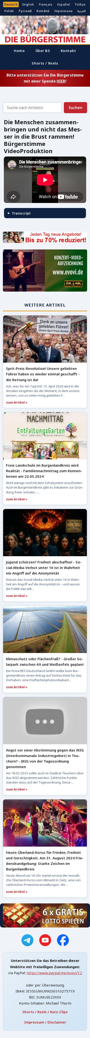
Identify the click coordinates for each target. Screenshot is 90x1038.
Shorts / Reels (45, 63)
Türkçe (80, 4)
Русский (25, 11)
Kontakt (68, 50)
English (28, 4)
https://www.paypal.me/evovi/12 (54, 972)
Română (42, 11)
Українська (63, 11)
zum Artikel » (16, 402)
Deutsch (11, 4)
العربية (81, 11)
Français (46, 4)
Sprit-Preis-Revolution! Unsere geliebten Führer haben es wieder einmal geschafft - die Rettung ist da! (43, 374)
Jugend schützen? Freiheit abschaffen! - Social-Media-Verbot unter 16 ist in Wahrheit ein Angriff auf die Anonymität (44, 567)
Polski (9, 11)
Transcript (21, 213)
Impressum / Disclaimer (45, 1022)
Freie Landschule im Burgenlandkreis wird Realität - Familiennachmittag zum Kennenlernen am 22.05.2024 (44, 471)
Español (63, 4)
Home (19, 50)
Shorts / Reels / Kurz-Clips (45, 1011)
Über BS (43, 50)
